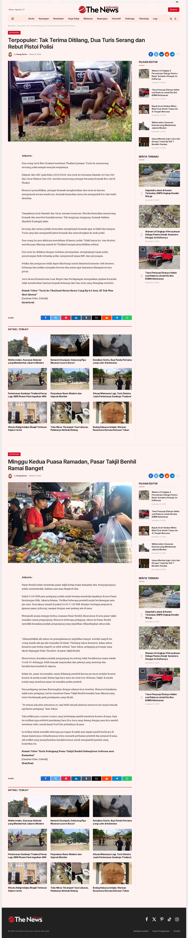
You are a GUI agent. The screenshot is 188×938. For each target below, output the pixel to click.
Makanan (88, 18)
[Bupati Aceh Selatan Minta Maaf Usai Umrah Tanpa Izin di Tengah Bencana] (144, 109)
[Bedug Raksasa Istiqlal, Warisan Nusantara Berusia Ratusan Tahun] (112, 412)
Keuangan (44, 18)
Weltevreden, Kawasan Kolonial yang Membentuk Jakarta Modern (26, 361)
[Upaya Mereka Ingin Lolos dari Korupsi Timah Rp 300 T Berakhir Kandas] (144, 142)
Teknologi (144, 18)
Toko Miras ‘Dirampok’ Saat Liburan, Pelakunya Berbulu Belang (69, 428)
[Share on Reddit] (167, 54)
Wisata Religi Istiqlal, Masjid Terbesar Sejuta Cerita (27, 428)
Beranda (11, 26)
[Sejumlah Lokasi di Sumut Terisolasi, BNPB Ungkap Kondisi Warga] (159, 175)
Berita (31, 18)
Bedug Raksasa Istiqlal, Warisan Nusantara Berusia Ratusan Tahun (111, 428)
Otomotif (116, 18)
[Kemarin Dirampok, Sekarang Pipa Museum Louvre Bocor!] (70, 345)
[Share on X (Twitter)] (156, 54)
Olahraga (129, 18)
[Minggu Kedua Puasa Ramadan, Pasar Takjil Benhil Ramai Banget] (70, 522)
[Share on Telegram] (172, 54)
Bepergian (102, 18)
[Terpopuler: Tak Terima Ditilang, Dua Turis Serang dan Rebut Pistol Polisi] (70, 101)
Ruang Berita (21, 54)
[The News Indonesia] (98, 9)
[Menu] (12, 19)
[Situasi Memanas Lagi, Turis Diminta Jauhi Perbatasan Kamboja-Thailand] (112, 379)
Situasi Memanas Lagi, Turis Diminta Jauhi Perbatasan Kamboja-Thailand (112, 395)
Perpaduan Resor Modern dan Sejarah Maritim (66, 395)
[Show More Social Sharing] (177, 54)
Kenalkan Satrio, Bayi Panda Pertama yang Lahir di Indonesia (112, 361)
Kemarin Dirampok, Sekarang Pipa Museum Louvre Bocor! (68, 361)
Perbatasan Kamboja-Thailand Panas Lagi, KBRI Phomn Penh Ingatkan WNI (27, 395)
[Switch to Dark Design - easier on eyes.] (175, 19)
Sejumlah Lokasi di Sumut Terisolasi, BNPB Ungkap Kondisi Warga (162, 193)
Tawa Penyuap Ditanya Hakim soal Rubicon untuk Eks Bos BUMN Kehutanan (165, 92)
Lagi (155, 18)
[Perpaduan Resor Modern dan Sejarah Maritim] (70, 379)
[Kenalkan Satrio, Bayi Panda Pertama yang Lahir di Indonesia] (112, 345)
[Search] (171, 19)
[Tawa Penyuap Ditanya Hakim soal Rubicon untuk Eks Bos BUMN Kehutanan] (144, 92)
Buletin (173, 9)
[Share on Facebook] (151, 54)
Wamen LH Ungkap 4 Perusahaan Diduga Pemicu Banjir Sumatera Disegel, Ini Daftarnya (165, 74)
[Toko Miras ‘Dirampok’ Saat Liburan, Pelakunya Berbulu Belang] (70, 412)
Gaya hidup (73, 18)
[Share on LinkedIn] (161, 54)
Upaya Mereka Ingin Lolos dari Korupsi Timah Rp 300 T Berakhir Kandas (166, 141)
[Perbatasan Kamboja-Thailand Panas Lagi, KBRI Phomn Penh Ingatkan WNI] (27, 379)
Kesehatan (58, 18)
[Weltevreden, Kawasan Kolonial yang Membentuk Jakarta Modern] (27, 345)
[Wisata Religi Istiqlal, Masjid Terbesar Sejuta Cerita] (27, 412)
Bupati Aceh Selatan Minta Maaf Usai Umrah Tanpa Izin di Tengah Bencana (165, 109)
